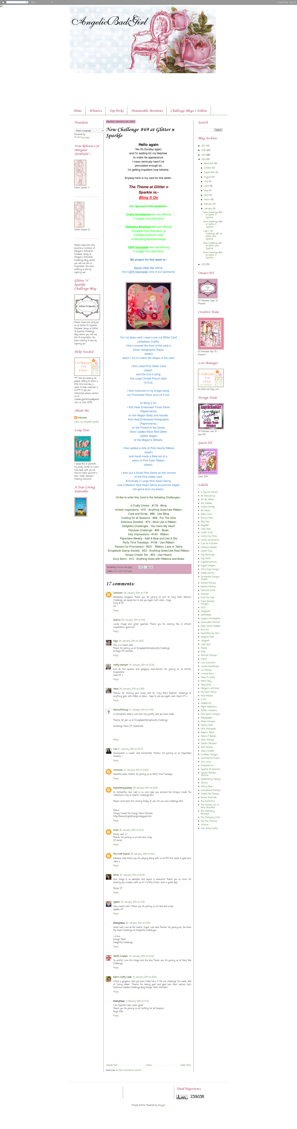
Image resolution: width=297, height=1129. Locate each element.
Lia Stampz (206, 670)
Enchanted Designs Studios (210, 578)
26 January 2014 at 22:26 (141, 665)
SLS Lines (206, 762)
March (207, 199)
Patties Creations (209, 710)
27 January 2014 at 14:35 (141, 710)
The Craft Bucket (121, 854)
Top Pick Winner (209, 821)
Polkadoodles (206, 718)
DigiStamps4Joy (209, 562)
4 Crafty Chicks (139, 505)
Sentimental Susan (210, 758)
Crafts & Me (207, 532)
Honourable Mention (210, 622)
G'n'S (116, 571)
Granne (117, 620)
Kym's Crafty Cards (122, 977)
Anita (115, 830)
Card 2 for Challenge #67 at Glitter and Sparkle (212, 235)
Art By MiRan (207, 499)
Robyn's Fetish (207, 732)
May (206, 190)
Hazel (115, 689)
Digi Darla (205, 558)
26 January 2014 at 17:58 (136, 593)
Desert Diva (206, 551)
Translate (84, 137)
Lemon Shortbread (210, 666)
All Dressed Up (208, 496)
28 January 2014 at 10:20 (143, 854)
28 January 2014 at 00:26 (145, 788)
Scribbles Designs (209, 754)
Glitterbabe (206, 615)
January (208, 208)
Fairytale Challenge (140, 530)
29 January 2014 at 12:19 (133, 902)
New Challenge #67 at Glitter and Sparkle (212, 246)
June (207, 186)
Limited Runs (207, 673)
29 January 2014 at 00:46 (132, 875)
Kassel (204, 648)
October (208, 168)
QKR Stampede (125, 571)
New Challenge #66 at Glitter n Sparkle (212, 255)
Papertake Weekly (131, 538)
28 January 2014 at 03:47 (131, 830)
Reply (115, 610)
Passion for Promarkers (129, 546)
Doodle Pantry (207, 573)
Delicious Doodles (132, 522)
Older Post (185, 1065)
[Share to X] (145, 567)
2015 (203, 155)
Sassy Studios (207, 751)
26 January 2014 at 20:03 (131, 641)
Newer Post (112, 1065)
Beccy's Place (207, 518)
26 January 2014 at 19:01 (133, 620)
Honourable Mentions (147, 111)
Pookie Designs (208, 721)
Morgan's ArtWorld (210, 688)
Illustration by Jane (210, 633)
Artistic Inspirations (127, 509)
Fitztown (205, 594)
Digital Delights (208, 565)
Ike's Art (205, 629)
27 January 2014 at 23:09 (136, 770)
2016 (204, 150)
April (206, 195)
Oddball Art (206, 703)
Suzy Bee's (120, 559)
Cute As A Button (209, 543)
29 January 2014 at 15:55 (138, 923)
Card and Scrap (138, 513)
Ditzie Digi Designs (210, 569)
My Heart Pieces (208, 692)
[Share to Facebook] (148, 567)
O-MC (203, 699)
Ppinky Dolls (207, 725)
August (208, 177)
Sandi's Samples (209, 743)
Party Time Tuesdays (136, 542)
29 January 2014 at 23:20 (141, 956)
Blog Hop (205, 521)
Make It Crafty (208, 677)
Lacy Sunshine (208, 662)
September (209, 172)
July (206, 181)
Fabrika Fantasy (208, 586)
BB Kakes (205, 510)
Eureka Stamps (208, 583)
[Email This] (139, 567)
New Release (207, 696)
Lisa (115, 749)
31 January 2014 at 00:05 (145, 977)
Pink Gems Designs (210, 714)
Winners (95, 111)
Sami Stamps (207, 739)
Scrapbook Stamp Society (124, 550)
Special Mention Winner (208, 774)
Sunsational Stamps (210, 790)
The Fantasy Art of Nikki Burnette (210, 806)
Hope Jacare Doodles (210, 626)
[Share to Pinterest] (151, 567)
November (209, 163)
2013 (203, 264)
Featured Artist (208, 590)
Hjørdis (116, 902)
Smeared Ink (207, 765)
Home (77, 111)
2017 (203, 146)
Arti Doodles (206, 503)
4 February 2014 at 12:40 (137, 1001)
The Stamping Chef (210, 817)
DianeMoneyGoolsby (122, 788)
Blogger (161, 1105)
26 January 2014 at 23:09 (131, 689)
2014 (203, 159)
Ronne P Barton (208, 736)
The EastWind (208, 801)
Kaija (115, 641)
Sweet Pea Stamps (210, 794)
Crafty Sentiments (210, 540)
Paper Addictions (209, 706)
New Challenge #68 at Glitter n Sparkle (212, 224)
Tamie (116, 875)
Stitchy (204, 783)
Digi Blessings (208, 554)
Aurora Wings (208, 507)
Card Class (206, 529)
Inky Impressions (138, 534)
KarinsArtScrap (120, 710)
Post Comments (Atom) (130, 1070)
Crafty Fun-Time (209, 536)
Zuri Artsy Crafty (209, 828)
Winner (205, 825)
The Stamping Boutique (208, 812)
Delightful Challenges (135, 526)
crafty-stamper (120, 665)
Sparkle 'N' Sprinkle (210, 769)
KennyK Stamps (209, 655)
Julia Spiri (206, 644)
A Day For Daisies (209, 492)
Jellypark (205, 640)
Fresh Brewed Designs (207, 603)
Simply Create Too (136, 555)
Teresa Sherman (209, 797)
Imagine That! (207, 637)
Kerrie (204, 659)
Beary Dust (206, 514)
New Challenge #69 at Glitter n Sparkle (212, 215)
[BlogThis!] (142, 567)
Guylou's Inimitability (210, 618)
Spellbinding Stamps (211, 779)
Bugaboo (205, 525)
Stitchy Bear (207, 786)
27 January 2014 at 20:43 (130, 749)
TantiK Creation (120, 956)
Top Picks (116, 111)
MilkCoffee (206, 685)
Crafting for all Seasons (135, 518)
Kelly (203, 651)
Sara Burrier (207, 747)
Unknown (118, 593)
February (208, 204)
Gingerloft (205, 611)
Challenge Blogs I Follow (188, 111)
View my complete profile (86, 422)
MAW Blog (206, 681)
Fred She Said (207, 597)
